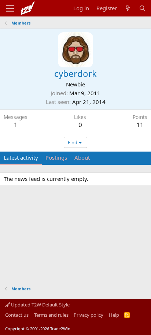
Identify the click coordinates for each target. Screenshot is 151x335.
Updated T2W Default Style (40, 304)
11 (140, 124)
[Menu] (10, 8)
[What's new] (128, 8)
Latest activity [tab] (21, 157)
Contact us (17, 315)
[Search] (142, 8)
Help (114, 315)
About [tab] (82, 157)
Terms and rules (51, 315)
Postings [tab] (56, 157)
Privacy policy (88, 315)
